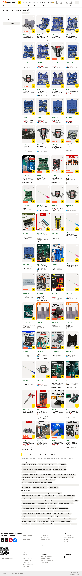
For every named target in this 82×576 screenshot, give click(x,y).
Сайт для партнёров (45, 562)
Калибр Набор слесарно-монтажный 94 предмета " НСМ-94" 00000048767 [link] (28, 64)
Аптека (24, 548)
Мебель (24, 537)
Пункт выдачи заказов (68, 541)
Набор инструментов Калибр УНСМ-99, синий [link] (57, 37)
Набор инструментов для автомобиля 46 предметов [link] (28, 353)
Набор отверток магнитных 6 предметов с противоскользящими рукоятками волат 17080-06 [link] (43, 353)
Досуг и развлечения (27, 535)
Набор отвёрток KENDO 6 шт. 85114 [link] (71, 178)
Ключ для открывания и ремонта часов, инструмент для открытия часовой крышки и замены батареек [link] (57, 443)
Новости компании (67, 535)
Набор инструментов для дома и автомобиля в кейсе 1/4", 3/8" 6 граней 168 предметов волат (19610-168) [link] (72, 412)
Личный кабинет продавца (46, 556)
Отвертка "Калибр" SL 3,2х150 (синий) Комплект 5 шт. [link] (72, 235)
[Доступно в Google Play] (6, 541)
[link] (29, 464)
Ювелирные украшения (28, 568)
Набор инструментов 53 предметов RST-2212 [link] (42, 178)
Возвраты (43, 543)
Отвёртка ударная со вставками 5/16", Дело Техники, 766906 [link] (27, 235)
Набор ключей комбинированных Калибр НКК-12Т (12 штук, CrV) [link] (28, 147)
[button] (26, 13)
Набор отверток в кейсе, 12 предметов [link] (57, 325)
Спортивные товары (27, 560)
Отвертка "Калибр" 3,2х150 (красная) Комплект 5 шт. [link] (72, 266)
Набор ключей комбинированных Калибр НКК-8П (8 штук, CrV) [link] (57, 147)
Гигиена (24, 541)
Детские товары (26, 566)
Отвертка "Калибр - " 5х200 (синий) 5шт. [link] (28, 382)
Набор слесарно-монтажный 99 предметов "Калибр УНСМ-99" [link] (43, 64)
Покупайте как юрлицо (46, 539)
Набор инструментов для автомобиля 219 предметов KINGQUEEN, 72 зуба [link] (72, 443)
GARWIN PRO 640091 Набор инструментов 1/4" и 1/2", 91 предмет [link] (43, 266)
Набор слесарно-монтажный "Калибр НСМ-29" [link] (58, 120)
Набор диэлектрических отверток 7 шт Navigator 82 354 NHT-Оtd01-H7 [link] (57, 295)
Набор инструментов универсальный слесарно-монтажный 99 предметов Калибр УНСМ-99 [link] (71, 37)
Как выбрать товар (45, 535)
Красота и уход (26, 550)
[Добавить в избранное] (34, 16)
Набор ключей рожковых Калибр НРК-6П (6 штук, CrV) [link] (42, 382)
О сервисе (43, 541)
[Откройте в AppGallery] (11, 541)
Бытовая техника (26, 539)
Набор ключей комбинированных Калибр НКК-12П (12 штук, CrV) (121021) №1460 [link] (57, 64)
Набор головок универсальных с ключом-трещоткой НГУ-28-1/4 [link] (57, 235)
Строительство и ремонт (28, 564)
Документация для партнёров (47, 560)
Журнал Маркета (44, 545)
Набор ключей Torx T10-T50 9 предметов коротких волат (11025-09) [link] (58, 383)
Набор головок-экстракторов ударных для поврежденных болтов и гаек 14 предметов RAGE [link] (57, 412)
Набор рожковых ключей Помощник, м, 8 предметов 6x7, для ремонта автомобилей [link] (28, 443)
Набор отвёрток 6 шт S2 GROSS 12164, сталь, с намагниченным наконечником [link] (42, 235)
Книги (24, 556)
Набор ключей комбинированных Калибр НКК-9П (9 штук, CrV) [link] (71, 207)
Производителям (67, 539)
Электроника (25, 543)
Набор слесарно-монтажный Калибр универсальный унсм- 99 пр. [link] (43, 37)
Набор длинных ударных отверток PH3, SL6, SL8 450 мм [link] (43, 443)
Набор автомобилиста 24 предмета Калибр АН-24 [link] (28, 37)
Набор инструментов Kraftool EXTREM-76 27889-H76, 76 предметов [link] (28, 325)
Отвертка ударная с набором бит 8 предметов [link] (58, 266)
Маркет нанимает (67, 543)
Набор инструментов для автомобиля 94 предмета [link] (57, 353)
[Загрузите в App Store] (2, 541)
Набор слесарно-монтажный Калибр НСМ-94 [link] (72, 64)
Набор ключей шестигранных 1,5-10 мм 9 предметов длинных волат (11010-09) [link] (28, 178)
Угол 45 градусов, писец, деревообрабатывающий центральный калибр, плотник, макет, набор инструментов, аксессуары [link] (28, 412)
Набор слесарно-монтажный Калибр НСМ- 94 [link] (72, 92)
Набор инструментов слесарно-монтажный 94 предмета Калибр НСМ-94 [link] (42, 92)
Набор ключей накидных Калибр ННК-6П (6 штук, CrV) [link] (57, 208)
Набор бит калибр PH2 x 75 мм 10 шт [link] (42, 325)
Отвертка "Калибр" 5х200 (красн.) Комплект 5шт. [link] (42, 207)
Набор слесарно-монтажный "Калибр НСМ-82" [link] (43, 120)
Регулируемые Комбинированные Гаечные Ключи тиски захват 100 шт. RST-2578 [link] (72, 148)
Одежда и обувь (26, 545)
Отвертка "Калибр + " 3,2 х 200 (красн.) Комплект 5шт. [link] (72, 295)
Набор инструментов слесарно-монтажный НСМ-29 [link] (27, 266)
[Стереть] (44, 2)
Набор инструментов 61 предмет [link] (28, 208)
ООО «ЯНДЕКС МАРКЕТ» (75, 572)
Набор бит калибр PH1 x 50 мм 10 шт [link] (71, 325)
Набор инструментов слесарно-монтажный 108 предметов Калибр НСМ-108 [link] (58, 92)
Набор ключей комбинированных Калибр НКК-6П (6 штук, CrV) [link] (28, 92)
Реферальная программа (69, 537)
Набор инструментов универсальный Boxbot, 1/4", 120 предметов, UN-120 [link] (57, 178)
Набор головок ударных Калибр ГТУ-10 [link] (71, 353)
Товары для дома (26, 546)
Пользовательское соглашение (16, 573)
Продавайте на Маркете (46, 558)
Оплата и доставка (45, 537)
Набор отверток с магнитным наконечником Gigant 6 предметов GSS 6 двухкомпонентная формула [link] (43, 412)
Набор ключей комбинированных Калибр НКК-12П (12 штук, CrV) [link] (42, 147)
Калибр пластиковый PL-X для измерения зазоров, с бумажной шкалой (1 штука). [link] (28, 295)
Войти (76, 2)
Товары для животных (27, 562)
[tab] (6, 5)
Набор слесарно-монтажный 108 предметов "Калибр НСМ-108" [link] (29, 120)
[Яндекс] (78, 574)
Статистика (5, 573)
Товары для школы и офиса (28, 558)
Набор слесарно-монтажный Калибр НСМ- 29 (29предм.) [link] (72, 119)
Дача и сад (25, 554)
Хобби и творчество (27, 552)
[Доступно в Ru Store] (15, 541)
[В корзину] (33, 31)
